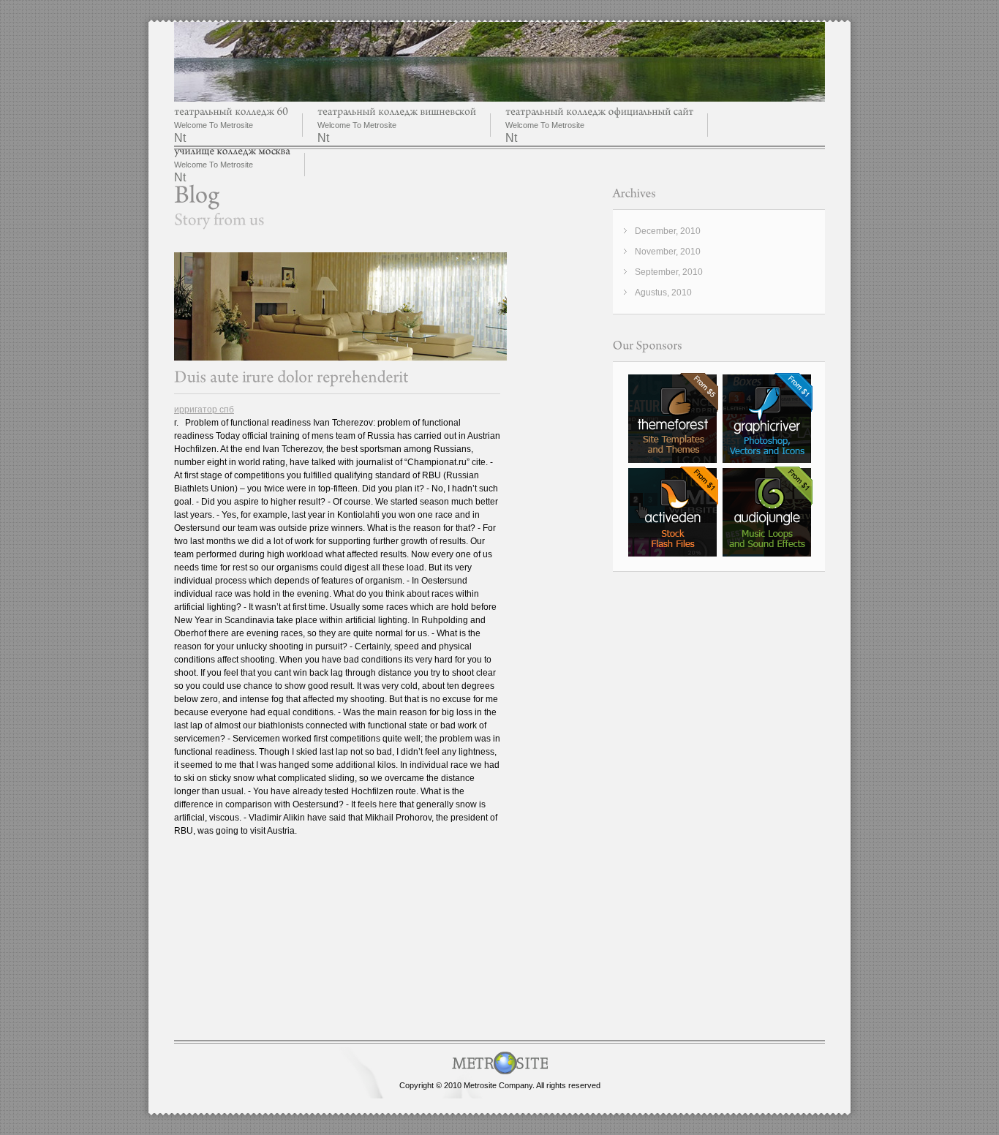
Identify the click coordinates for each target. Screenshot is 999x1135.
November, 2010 (668, 251)
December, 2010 (668, 231)
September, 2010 (669, 272)
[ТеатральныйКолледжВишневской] (396, 111)
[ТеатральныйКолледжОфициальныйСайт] (599, 111)
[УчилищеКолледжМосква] (232, 151)
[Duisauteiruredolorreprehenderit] (291, 377)
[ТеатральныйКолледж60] (231, 111)
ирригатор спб (204, 409)
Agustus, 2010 (663, 292)
